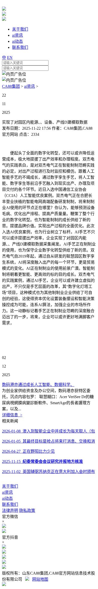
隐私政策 (27, 510)
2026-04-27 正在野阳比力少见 (28, 451)
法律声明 (10, 510)
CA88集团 (11, 86)
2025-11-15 (42, 461)
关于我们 (10, 486)
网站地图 (40, 579)
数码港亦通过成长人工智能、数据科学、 (38, 384)
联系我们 (10, 504)
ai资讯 (29, 86)
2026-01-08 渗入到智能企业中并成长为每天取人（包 (48, 431)
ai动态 (7, 498)
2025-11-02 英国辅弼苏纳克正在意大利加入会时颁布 (48, 471)
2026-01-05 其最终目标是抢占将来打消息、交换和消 (48, 441)
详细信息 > (12, 415)
